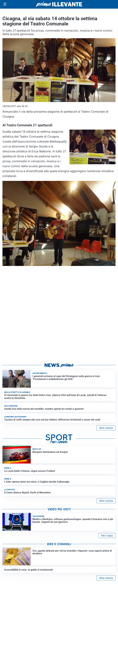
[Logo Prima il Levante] (59, 4)
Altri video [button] (107, 535)
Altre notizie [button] (106, 427)
